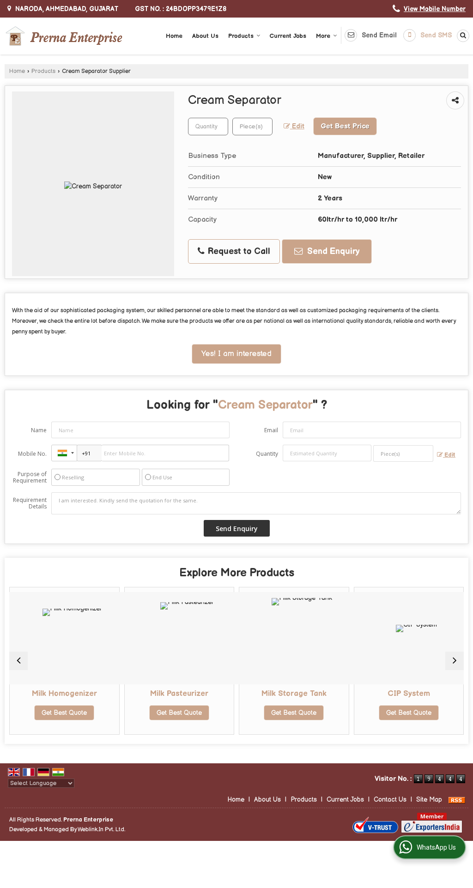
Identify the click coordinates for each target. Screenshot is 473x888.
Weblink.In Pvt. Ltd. (101, 829)
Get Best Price (345, 126)
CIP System (404, 693)
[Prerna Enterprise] (63, 36)
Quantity (267, 454)
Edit (297, 126)
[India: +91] (64, 453)
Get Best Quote (59, 713)
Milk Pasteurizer (175, 693)
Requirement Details (30, 503)
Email (271, 430)
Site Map (429, 799)
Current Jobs (287, 36)
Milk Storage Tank (289, 693)
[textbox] (252, 126)
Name (39, 430)
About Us (205, 36)
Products (241, 36)
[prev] (18, 661)
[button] (435, 9)
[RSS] (457, 799)
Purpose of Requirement (30, 477)
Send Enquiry (332, 251)
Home (174, 36)
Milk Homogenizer (59, 693)
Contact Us (390, 799)
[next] (454, 661)
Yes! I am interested (236, 353)
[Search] (461, 36)
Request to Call (238, 251)
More (323, 36)
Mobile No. (32, 454)
